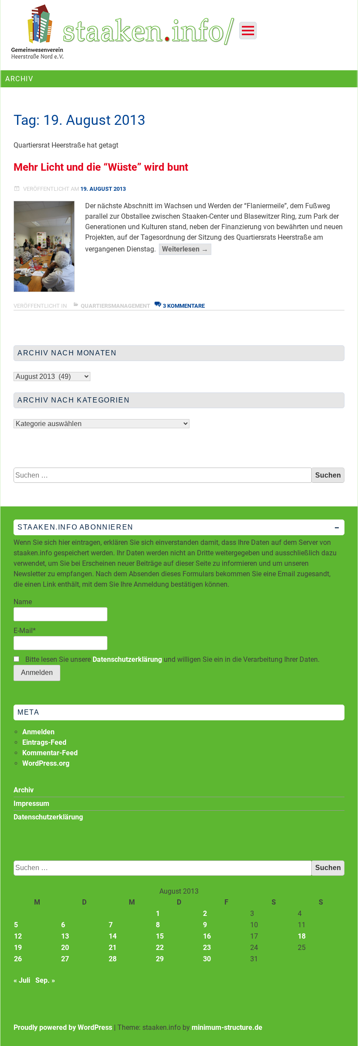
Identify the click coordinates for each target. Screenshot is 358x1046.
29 (160, 959)
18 (302, 936)
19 (18, 947)
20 (65, 947)
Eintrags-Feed (44, 742)
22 (160, 947)
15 (160, 936)
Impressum (31, 803)
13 (65, 936)
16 (207, 936)
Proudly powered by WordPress (63, 1027)
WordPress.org (45, 763)
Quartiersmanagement (115, 306)
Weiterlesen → (186, 249)
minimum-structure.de (227, 1027)
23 (207, 947)
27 (65, 959)
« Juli (22, 980)
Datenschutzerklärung (127, 659)
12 (18, 936)
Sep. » (45, 980)
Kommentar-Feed (50, 753)
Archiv (24, 790)
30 (207, 959)
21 (113, 947)
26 (18, 959)
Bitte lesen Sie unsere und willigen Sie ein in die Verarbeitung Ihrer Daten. (172, 659)
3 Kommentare (184, 306)
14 (113, 936)
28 (113, 959)
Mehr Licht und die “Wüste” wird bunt (101, 167)
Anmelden (38, 732)
